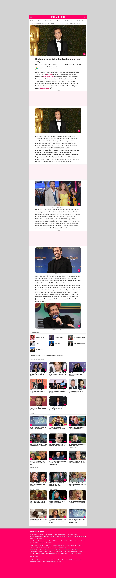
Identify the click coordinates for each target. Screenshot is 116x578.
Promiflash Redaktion (50, 64)
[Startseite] (58, 17)
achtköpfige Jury (48, 76)
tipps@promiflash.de (57, 355)
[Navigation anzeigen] (31, 17)
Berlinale (49, 74)
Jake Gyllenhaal (44, 88)
